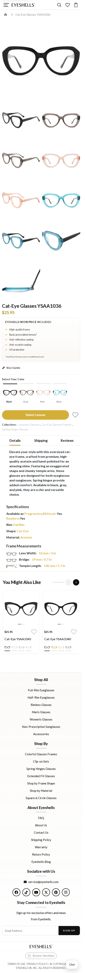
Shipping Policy (41, 840)
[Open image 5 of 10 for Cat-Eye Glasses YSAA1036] (61, 161)
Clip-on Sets (41, 761)
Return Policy (41, 854)
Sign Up (69, 930)
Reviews (67, 440)
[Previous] (68, 582)
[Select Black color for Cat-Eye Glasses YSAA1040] (47, 647)
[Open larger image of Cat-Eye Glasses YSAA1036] (41, 60)
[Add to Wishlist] (75, 415)
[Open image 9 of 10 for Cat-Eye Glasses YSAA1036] (61, 240)
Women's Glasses (41, 719)
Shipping (41, 440)
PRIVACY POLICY (37, 963)
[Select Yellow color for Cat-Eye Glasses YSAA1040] (61, 647)
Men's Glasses (41, 712)
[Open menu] (6, 5)
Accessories (41, 734)
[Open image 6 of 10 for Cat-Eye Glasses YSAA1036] (21, 200)
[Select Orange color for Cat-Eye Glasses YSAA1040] (54, 647)
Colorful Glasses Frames (41, 754)
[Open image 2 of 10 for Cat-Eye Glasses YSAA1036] (21, 120)
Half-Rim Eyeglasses (41, 697)
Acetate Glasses (29, 424)
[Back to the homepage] (8, 14)
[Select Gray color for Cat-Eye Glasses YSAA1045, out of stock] (21, 647)
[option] (21, 622)
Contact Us (41, 832)
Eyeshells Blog (41, 861)
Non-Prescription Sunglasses (41, 726)
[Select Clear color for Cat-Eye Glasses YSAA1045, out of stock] (14, 647)
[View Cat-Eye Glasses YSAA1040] (60, 608)
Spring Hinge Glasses (15, 429)
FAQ (41, 818)
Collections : (9, 424)
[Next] (76, 582)
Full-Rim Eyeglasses (41, 690)
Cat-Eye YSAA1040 (57, 639)
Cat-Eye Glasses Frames (57, 424)
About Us (41, 825)
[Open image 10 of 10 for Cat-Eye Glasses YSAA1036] (21, 280)
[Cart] (76, 5)
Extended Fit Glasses (41, 776)
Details (15, 440)
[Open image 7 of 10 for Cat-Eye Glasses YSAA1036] (61, 200)
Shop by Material (41, 790)
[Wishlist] (67, 5)
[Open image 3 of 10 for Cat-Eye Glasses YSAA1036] (61, 120)
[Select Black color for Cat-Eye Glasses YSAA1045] (7, 647)
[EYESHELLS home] (23, 5)
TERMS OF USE (16, 963)
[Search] (59, 5)
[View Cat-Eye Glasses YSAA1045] (21, 608)
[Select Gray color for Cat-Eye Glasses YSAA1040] (68, 647)
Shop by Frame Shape (41, 783)
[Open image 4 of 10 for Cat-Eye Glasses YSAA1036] (21, 161)
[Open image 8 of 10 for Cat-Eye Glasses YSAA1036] (21, 240)
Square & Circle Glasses (41, 797)
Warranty (41, 847)
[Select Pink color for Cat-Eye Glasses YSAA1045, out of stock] (28, 647)
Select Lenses (35, 415)
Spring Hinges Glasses (41, 768)
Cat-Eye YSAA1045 (18, 639)
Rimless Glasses (41, 705)
